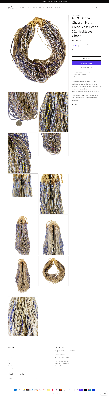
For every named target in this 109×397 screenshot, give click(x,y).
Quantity (74, 49)
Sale (9, 360)
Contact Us (11, 369)
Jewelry (10, 357)
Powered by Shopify (60, 393)
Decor (9, 354)
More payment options (86, 67)
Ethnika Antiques (52, 393)
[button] (28, 7)
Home (9, 351)
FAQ (9, 363)
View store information (80, 77)
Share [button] (75, 104)
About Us (10, 366)
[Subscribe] (36, 379)
